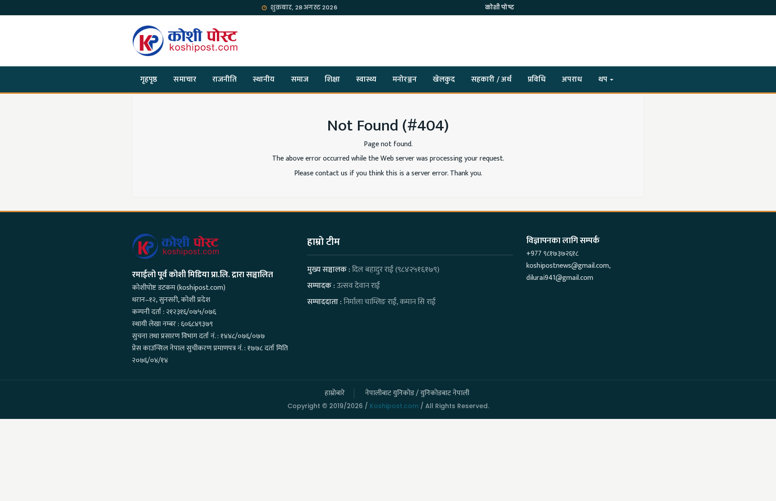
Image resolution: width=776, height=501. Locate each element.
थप (603, 79)
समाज (300, 79)
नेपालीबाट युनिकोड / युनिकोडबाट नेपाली (417, 393)
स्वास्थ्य (366, 79)
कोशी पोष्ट (499, 7)
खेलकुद (444, 79)
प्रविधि (537, 79)
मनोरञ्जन (404, 79)
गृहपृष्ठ (148, 79)
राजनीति (224, 79)
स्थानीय (263, 79)
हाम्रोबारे (335, 393)
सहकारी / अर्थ (491, 79)
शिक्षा (332, 79)
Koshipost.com (394, 405)
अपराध (572, 79)
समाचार (184, 79)
